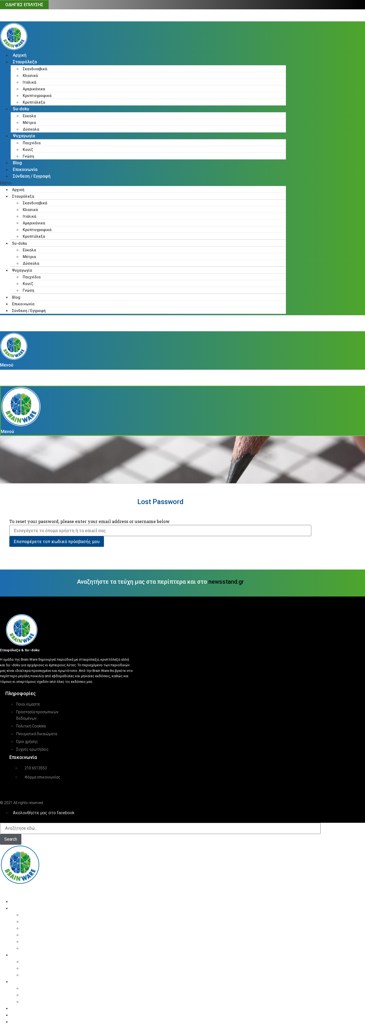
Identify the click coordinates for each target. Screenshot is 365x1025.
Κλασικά (30, 75)
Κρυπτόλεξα (34, 102)
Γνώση (28, 156)
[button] (143, 183)
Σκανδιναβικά (35, 69)
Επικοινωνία (25, 169)
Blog (17, 162)
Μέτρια (29, 122)
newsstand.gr (226, 581)
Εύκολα (29, 116)
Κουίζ (28, 149)
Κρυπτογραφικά (37, 95)
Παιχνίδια (32, 143)
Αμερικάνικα (34, 89)
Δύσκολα (31, 129)
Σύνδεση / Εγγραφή (32, 176)
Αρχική (19, 55)
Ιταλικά (29, 82)
